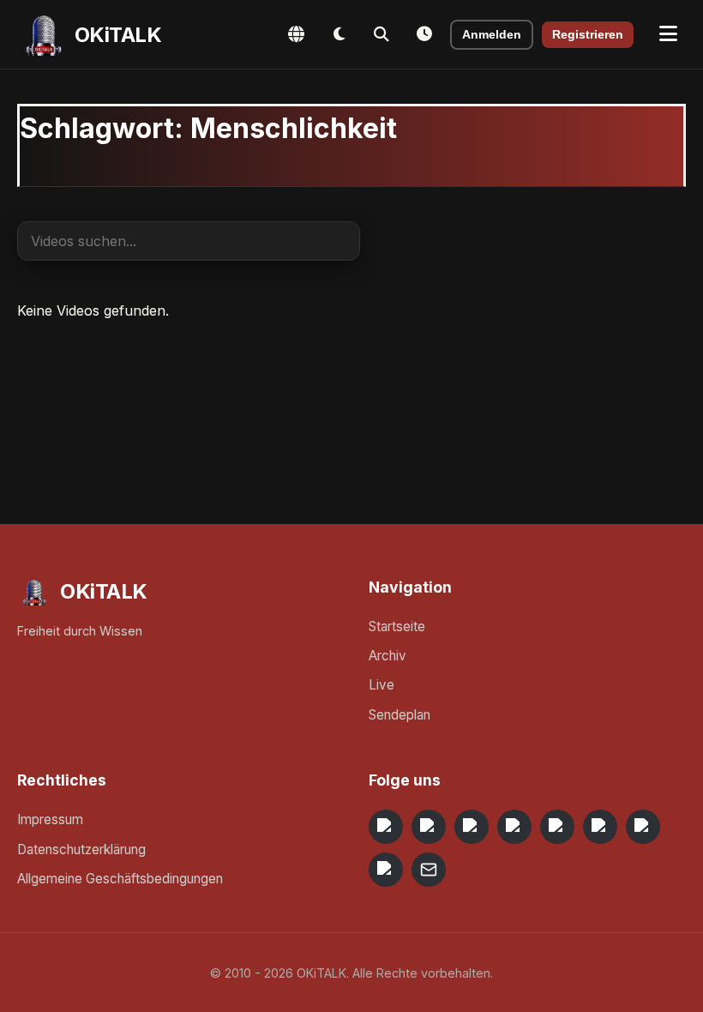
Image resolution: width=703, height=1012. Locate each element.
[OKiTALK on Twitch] (557, 827)
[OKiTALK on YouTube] (600, 827)
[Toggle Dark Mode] (338, 34)
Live (381, 685)
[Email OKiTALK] (429, 869)
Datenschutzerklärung (81, 849)
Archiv (387, 656)
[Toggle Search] (381, 34)
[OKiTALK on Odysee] (471, 827)
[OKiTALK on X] (386, 869)
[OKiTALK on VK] (514, 827)
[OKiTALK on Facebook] (429, 827)
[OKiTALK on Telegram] (386, 827)
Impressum (50, 819)
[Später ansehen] (424, 34)
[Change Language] (296, 34)
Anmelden (491, 34)
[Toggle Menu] (668, 34)
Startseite (397, 626)
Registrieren (587, 34)
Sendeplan (399, 715)
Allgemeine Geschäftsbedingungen (120, 878)
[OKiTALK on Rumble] (643, 827)
